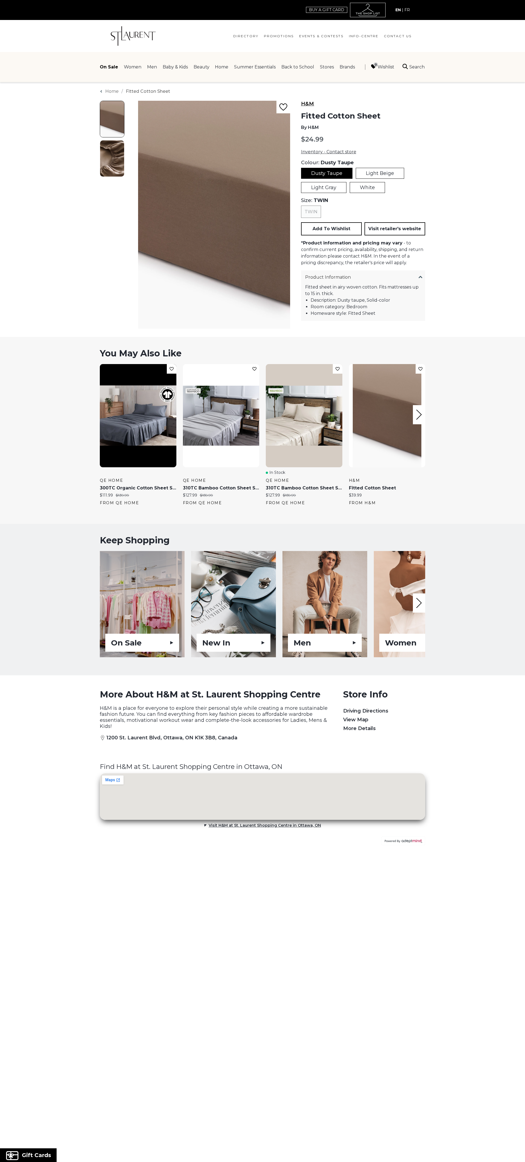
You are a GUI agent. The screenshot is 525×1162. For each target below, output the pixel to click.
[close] (362, 509)
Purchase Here (311, 624)
